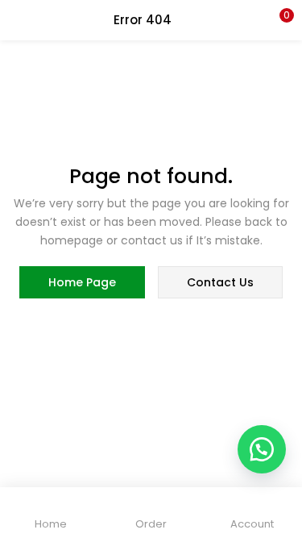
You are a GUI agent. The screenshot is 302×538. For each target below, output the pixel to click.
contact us (220, 282)
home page (82, 282)
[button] (278, 20)
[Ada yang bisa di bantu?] (262, 449)
